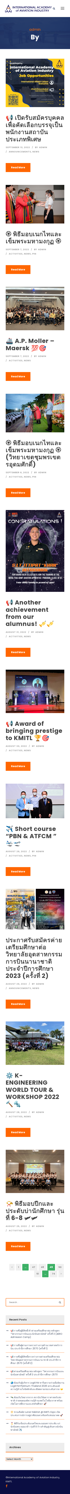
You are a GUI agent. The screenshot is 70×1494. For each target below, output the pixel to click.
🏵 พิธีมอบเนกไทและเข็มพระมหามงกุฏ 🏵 (34, 237)
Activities (16, 253)
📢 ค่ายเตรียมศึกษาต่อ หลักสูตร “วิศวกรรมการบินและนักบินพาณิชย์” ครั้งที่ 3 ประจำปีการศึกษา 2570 (37, 1373)
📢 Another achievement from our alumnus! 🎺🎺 (30, 613)
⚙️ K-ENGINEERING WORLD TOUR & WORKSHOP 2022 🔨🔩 (32, 1089)
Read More (18, 167)
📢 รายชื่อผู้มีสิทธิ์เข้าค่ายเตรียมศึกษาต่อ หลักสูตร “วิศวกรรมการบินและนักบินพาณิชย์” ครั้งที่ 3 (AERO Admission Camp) (36, 1334)
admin (43, 147)
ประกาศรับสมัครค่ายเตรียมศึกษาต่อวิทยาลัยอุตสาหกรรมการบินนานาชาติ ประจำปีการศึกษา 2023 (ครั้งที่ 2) (34, 958)
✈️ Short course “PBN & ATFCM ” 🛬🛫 (31, 836)
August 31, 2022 (16, 632)
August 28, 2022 (16, 1112)
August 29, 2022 (16, 851)
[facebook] (6, 1486)
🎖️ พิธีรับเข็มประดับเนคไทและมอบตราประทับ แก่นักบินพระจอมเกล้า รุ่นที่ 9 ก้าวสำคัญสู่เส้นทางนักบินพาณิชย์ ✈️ (37, 1426)
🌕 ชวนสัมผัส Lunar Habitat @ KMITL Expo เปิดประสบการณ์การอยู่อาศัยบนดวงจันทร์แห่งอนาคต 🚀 (37, 1413)
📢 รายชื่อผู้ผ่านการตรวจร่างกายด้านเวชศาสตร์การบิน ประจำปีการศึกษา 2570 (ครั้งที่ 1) (36, 1347)
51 (37, 1273)
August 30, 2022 (16, 746)
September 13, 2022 (18, 147)
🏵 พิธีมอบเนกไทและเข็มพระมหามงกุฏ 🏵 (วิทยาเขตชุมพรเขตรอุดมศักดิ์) (34, 454)
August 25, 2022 (16, 1226)
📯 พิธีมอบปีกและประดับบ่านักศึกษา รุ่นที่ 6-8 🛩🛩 (35, 1210)
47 (33, 1267)
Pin (34, 253)
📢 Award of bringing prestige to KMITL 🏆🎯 (34, 731)
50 (60, 1267)
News (35, 151)
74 (53, 1273)
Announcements (20, 151)
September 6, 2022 (17, 472)
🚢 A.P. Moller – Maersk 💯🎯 (30, 344)
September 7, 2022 (17, 249)
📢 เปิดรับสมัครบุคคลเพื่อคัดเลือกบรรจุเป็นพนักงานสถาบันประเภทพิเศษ (35, 128)
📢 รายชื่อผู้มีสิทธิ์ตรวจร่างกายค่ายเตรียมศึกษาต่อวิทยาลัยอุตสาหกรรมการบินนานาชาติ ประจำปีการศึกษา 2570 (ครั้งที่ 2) (36, 1360)
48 (42, 1267)
